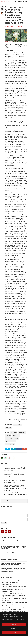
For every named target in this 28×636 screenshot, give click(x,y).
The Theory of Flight (10, 444)
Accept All (14, 624)
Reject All (14, 632)
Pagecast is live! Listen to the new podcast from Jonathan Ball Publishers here (14, 582)
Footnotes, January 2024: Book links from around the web (12, 553)
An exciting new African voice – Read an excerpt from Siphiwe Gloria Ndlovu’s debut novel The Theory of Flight (14, 14)
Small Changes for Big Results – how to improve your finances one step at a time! (14, 564)
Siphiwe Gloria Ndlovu (11, 441)
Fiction (19, 424)
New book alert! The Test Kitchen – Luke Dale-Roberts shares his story (13, 541)
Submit (20, 1)
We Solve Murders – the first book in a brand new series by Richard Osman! (13, 558)
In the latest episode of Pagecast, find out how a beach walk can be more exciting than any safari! (15, 474)
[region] (14, 624)
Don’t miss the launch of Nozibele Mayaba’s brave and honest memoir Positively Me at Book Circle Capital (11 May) (14, 570)
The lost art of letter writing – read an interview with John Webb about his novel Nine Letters (14, 604)
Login (25, 1)
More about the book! (14, 26)
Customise (14, 628)
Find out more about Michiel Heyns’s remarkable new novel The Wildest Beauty (15, 493)
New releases (16, 435)
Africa (14, 424)
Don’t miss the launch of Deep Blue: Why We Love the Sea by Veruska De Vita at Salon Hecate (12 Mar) (15, 480)
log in (9, 501)
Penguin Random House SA (12, 438)
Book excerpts (13, 432)
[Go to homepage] (5, 1)
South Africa (8, 427)
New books (8, 435)
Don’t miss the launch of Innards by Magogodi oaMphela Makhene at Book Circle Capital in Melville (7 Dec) (13, 547)
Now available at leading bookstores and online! (15, 122)
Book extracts (22, 432)
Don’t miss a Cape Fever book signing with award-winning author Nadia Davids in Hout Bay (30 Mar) (15, 468)
